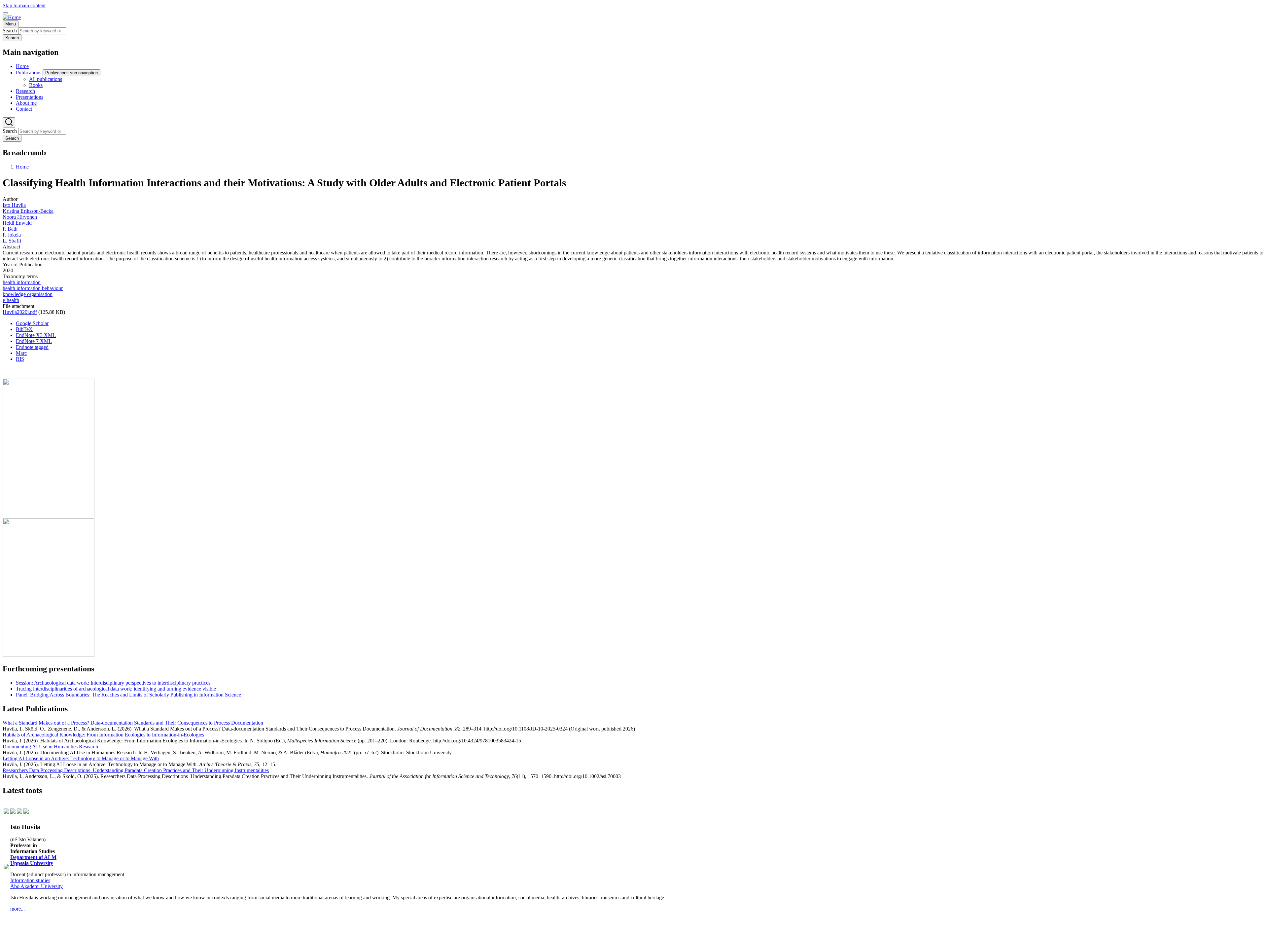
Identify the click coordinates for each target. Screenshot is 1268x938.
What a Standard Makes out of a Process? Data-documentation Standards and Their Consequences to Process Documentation (133, 723)
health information (22, 282)
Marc (21, 353)
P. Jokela (12, 235)
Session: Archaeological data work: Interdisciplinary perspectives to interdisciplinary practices (113, 683)
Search (10, 30)
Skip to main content (24, 5)
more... (17, 909)
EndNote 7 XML (34, 341)
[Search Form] (9, 122)
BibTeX (24, 329)
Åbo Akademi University (36, 886)
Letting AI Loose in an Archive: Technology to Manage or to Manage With (81, 758)
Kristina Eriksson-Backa (28, 211)
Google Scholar (32, 323)
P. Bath (10, 229)
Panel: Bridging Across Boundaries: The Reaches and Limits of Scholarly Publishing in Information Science (128, 694)
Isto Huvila (14, 205)
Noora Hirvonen (20, 217)
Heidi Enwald (17, 223)
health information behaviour (33, 288)
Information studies (30, 880)
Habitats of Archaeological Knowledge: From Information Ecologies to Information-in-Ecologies (103, 734)
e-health (11, 300)
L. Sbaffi (12, 241)
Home (22, 166)
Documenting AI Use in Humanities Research (50, 746)
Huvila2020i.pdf (20, 312)
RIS (20, 359)
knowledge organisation (28, 294)
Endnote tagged (32, 347)
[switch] (5, 13)
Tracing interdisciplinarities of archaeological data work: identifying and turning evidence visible (116, 689)
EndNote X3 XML (36, 335)
